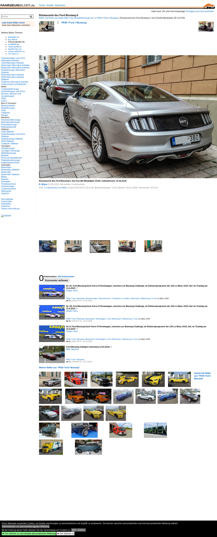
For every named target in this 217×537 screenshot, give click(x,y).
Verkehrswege (7, 186)
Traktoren (5, 113)
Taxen (4, 101)
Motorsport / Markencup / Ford (143, 298)
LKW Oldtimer (7, 132)
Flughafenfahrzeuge (10, 160)
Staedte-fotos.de (15, 49)
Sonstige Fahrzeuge (10, 151)
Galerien (5, 193)
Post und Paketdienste (11, 158)
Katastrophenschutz (10, 162)
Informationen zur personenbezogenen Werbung (25, 526)
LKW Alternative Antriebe (12, 63)
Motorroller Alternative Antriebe (15, 67)
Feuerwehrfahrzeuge (11, 120)
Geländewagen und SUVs (13, 91)
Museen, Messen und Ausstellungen (11, 95)
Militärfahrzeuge (8, 153)
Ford (106, 18)
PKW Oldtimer (7, 141)
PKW (99, 18)
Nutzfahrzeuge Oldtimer (12, 139)
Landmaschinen (8, 189)
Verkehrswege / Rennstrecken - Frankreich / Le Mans (107, 298)
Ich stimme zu (65, 533)
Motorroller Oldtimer (10, 174)
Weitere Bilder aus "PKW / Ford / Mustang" (59, 367)
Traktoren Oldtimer (9, 143)
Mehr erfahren (78, 530)
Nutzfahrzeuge (8, 108)
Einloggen (190, 11)
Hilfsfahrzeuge (8, 148)
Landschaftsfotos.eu (16, 51)
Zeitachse (5, 206)
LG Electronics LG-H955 (55, 188)
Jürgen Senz (72, 290)
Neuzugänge (7, 199)
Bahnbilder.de (13, 37)
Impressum (60, 5)
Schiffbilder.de (13, 44)
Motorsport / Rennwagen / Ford (98, 319)
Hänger (4, 115)
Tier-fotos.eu (13, 54)
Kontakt (49, 5)
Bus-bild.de (12, 39)
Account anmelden (205, 11)
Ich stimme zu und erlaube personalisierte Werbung (28, 533)
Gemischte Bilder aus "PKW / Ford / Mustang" (202, 376)
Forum (42, 5)
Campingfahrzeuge (10, 89)
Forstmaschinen (8, 184)
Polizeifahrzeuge (9, 124)
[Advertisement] (100, 40)
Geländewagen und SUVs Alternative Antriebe (13, 59)
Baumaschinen (8, 105)
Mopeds (5, 179)
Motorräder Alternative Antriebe (15, 65)
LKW (3, 110)
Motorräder (6, 167)
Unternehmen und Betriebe (13, 84)
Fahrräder (5, 181)
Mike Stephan (72, 349)
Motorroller (6, 172)
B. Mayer (43, 184)
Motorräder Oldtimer (10, 170)
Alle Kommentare (65, 276)
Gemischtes (6, 201)
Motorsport (6, 191)
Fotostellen (6, 204)
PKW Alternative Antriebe (12, 75)
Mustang (114, 18)
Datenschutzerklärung (10, 209)
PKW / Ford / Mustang (74, 22)
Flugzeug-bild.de (15, 47)
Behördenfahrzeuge (10, 122)
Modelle (5, 155)
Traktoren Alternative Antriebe (14, 82)
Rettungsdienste (8, 127)
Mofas (4, 177)
